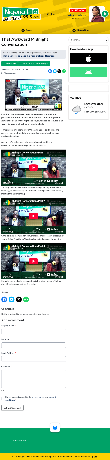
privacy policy (38, 397)
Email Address (8, 353)
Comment (6, 366)
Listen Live (83, 30)
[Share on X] (59, 71)
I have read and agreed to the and (30, 398)
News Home (11, 63)
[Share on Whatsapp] (64, 71)
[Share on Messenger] (55, 71)
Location (6, 339)
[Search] (105, 39)
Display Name (8, 325)
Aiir (95, 456)
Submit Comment (12, 407)
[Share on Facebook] (50, 71)
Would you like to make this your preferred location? (29, 55)
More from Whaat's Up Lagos (36, 63)
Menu (29, 30)
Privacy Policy (19, 440)
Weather (75, 98)
